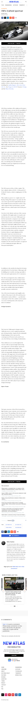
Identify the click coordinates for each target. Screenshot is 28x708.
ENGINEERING (8, 5)
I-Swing (24, 87)
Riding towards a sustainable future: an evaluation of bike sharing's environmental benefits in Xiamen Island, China (13, 489)
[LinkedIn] (8, 18)
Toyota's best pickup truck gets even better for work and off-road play (13, 593)
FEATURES (3, 675)
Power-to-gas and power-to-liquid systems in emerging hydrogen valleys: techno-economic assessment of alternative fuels (14, 504)
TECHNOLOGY (18, 671)
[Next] (24, 590)
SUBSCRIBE (3, 669)
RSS (2, 686)
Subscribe (14, 655)
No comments (15, 535)
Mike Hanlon (10, 542)
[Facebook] (2, 18)
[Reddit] (11, 18)
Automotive (4, 8)
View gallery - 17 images (14, 43)
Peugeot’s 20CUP (12, 87)
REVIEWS (3, 677)
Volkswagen (18, 527)
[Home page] (14, 2)
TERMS (3, 681)
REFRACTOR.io (18, 675)
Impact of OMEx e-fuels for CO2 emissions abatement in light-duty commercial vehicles (14, 494)
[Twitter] (5, 18)
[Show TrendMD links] (25, 520)
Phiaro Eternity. (9, 88)
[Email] (16, 18)
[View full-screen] (26, 23)
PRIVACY (3, 683)
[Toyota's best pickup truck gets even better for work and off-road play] (14, 583)
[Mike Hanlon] (3, 543)
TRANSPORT (22, 5)
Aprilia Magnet (12, 85)
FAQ (2, 688)
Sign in (5, 624)
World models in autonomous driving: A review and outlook (13, 514)
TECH (2, 5)
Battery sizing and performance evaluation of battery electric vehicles (13, 498)
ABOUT (3, 671)
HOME (2, 667)
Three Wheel (9, 527)
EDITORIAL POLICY (5, 673)
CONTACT (3, 684)
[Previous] (3, 590)
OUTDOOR (15, 5)
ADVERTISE (3, 679)
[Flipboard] (13, 18)
